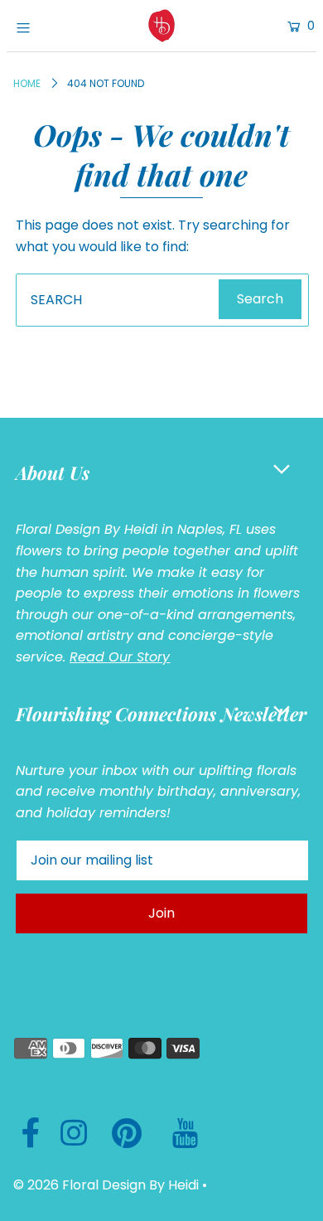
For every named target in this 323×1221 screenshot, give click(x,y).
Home (27, 83)
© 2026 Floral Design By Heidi (106, 1184)
